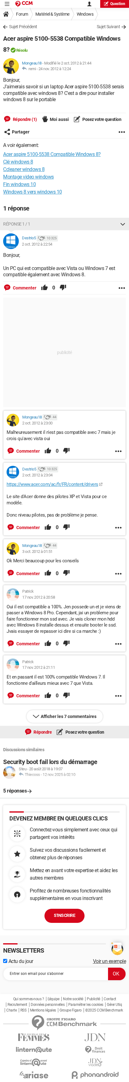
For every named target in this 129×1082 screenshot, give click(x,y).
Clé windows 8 (18, 162)
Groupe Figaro (70, 1010)
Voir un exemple (109, 961)
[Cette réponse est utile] (44, 288)
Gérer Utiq (114, 1004)
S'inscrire (64, 915)
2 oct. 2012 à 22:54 (37, 244)
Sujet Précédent (23, 26)
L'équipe (53, 999)
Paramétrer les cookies (85, 1004)
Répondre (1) (24, 119)
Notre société (73, 999)
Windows (85, 14)
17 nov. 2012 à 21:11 (38, 667)
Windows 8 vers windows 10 (32, 192)
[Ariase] (33, 1074)
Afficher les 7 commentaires (68, 716)
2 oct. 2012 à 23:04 (37, 475)
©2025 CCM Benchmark (104, 1010)
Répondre (42, 732)
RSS (23, 1010)
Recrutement (17, 1004)
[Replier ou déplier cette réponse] (123, 224)
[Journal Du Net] (95, 1037)
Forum (22, 14)
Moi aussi (59, 119)
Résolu (22, 50)
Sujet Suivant (108, 26)
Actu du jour (20, 961)
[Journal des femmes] (33, 1037)
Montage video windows (28, 177)
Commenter (24, 287)
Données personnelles (47, 1004)
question (117, 4)
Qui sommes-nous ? (28, 999)
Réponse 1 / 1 (16, 223)
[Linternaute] (33, 1050)
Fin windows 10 (19, 184)
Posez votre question (101, 119)
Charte (11, 1010)
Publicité (93, 999)
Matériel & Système (52, 14)
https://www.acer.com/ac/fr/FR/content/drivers (52, 484)
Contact (110, 999)
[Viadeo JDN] (95, 1062)
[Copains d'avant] (33, 1062)
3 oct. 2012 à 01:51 (37, 551)
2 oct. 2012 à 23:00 (37, 423)
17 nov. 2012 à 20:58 (38, 597)
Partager (20, 131)
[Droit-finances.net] (95, 1050)
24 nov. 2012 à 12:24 (55, 68)
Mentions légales (43, 1010)
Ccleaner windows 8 (23, 169)
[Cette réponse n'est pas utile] (63, 288)
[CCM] (24, 4)
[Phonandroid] (95, 1075)
